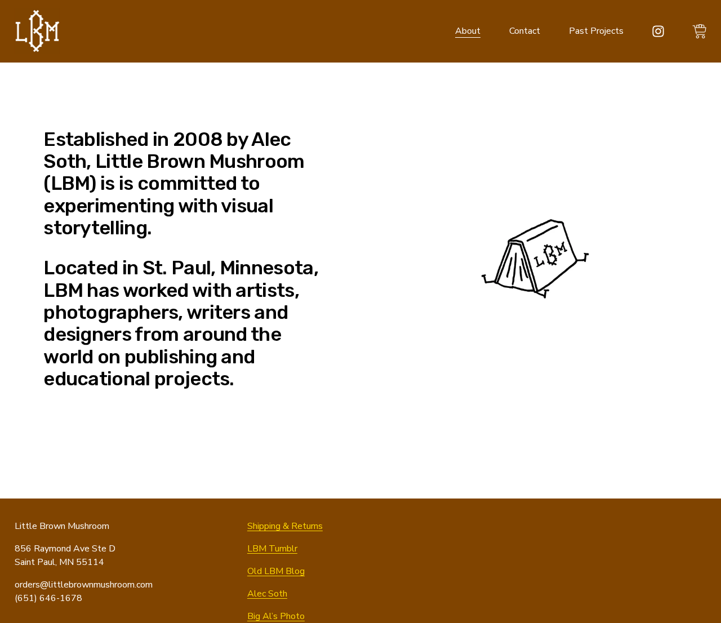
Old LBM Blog (276, 571)
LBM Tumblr (272, 548)
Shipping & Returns (285, 526)
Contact (524, 31)
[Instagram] (658, 31)
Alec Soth (267, 594)
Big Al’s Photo (276, 616)
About (467, 31)
